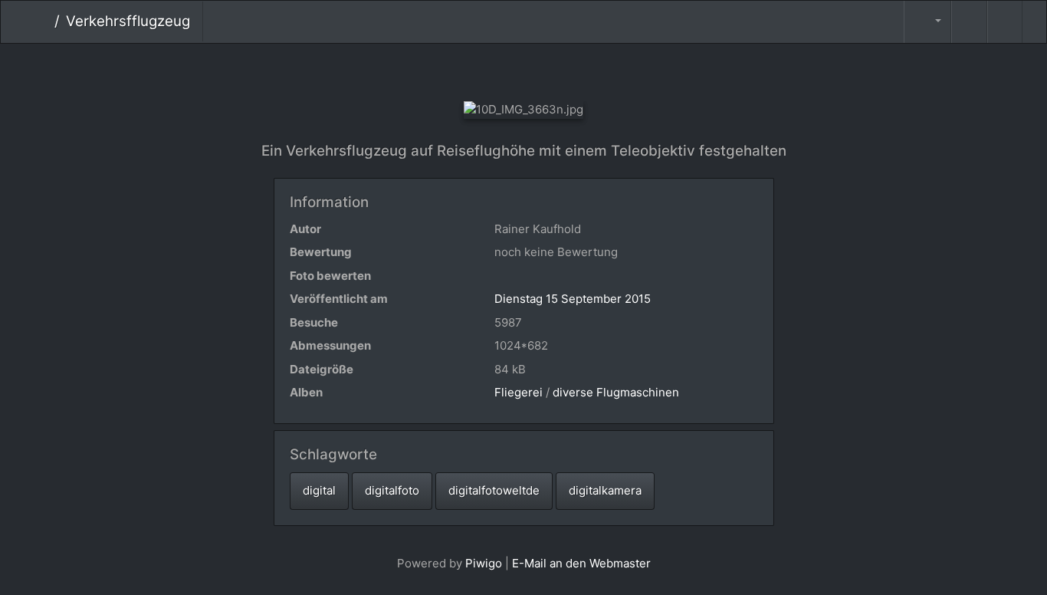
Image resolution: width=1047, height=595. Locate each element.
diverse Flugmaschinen (616, 392)
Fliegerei (518, 392)
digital (319, 490)
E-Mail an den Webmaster (581, 563)
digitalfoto (392, 490)
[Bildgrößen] (927, 22)
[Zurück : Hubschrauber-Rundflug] (472, 69)
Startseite (42, 21)
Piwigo (483, 563)
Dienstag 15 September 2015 (572, 298)
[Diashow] (968, 22)
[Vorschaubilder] (524, 69)
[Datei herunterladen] (1004, 22)
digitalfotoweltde (494, 490)
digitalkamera (605, 490)
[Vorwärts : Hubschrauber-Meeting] (575, 69)
